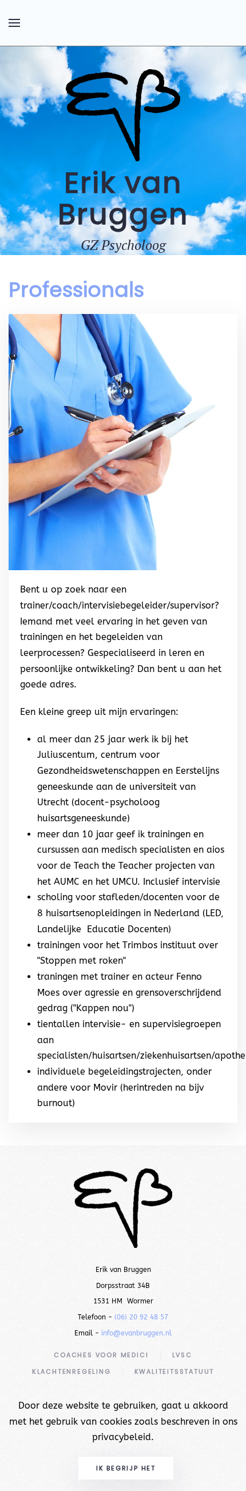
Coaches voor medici (101, 1354)
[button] (14, 23)
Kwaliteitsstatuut (174, 1371)
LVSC (182, 1354)
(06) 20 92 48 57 (141, 1317)
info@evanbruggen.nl (136, 1333)
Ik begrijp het (126, 1468)
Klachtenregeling (71, 1371)
